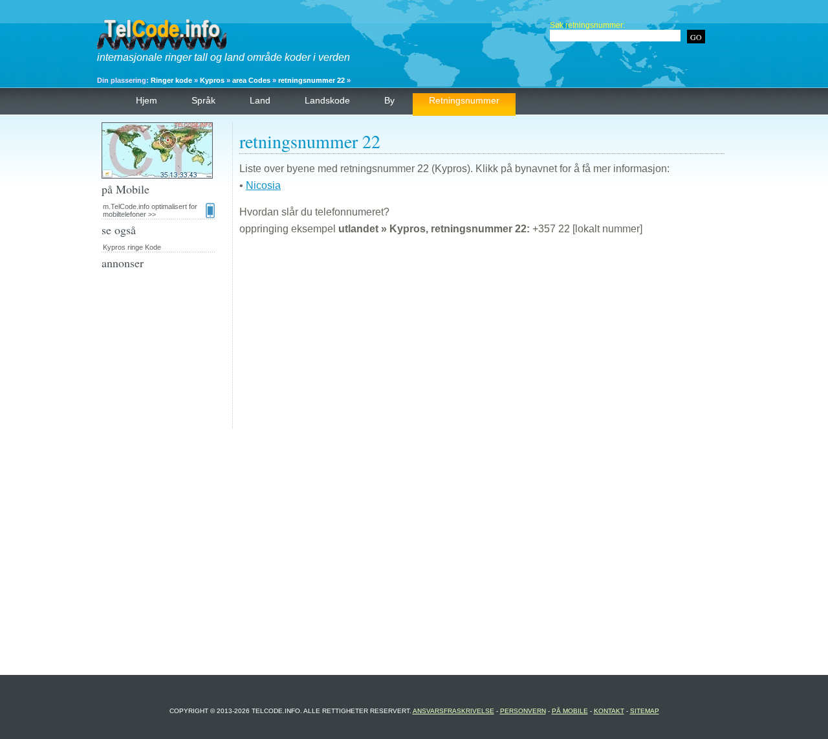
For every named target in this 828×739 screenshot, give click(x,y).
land (260, 100)
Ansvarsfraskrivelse (453, 710)
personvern (523, 710)
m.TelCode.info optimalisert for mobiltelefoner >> (150, 210)
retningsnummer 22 (311, 80)
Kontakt (609, 710)
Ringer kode (171, 80)
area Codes (251, 80)
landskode (327, 100)
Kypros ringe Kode (132, 247)
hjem (146, 100)
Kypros (212, 80)
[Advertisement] (481, 337)
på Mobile (570, 710)
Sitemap (644, 710)
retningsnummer (464, 100)
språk (203, 100)
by (389, 100)
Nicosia (263, 185)
